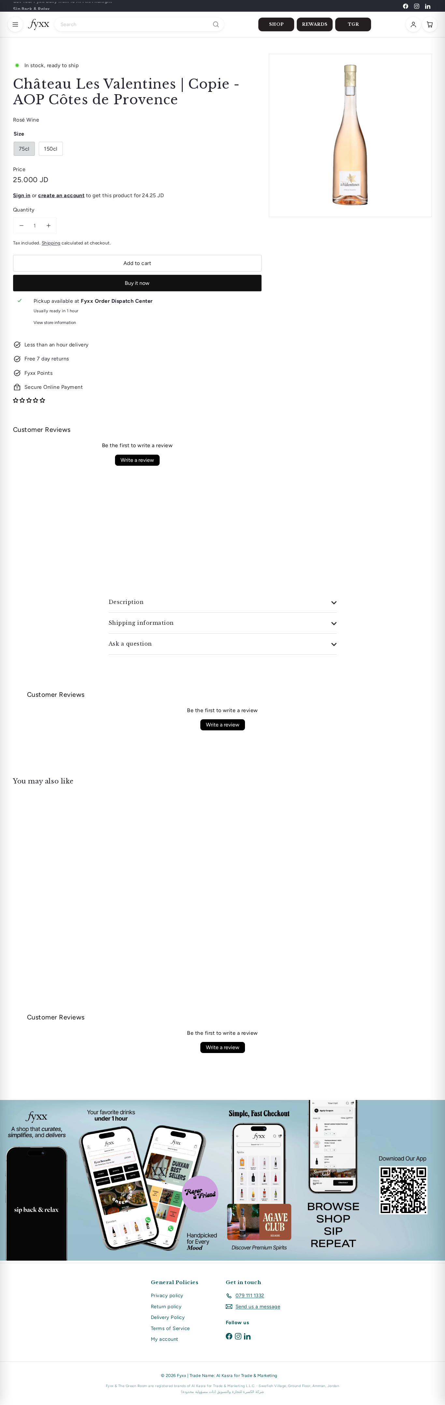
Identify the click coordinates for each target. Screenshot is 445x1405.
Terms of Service (170, 1328)
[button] (29, 400)
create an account (61, 195)
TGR (353, 24)
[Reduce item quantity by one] (21, 225)
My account (165, 1339)
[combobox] (139, 24)
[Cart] (429, 24)
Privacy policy (167, 1295)
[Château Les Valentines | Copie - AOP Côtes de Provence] (45, 856)
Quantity (24, 210)
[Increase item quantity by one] (48, 225)
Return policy (166, 1307)
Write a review (137, 460)
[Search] (216, 24)
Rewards (315, 24)
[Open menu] (15, 24)
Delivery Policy (168, 1317)
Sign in (21, 195)
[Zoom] (350, 135)
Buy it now (137, 283)
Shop (276, 24)
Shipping (51, 242)
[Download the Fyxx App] (222, 1180)
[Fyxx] (38, 24)
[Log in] (413, 24)
